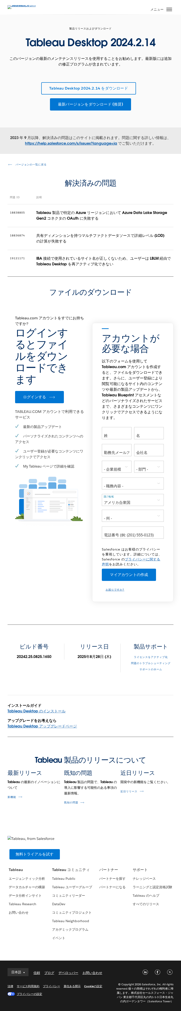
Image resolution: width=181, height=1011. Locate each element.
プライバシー (51, 986)
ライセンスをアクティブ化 (151, 657)
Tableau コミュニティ (71, 869)
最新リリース (25, 773)
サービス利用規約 (28, 986)
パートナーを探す (112, 878)
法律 (10, 986)
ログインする (34, 397)
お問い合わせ (19, 912)
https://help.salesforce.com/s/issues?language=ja (71, 143)
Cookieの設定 (93, 986)
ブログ (49, 973)
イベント (58, 938)
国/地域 (109, 496)
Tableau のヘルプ (146, 895)
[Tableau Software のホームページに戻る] (24, 5)
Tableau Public (63, 878)
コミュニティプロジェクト (72, 912)
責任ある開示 (72, 986)
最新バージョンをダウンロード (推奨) (90, 104)
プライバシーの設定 (29, 994)
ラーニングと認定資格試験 (152, 887)
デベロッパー (68, 973)
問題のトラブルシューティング (151, 663)
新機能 (12, 797)
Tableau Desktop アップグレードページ (42, 726)
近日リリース (137, 773)
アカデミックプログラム (70, 929)
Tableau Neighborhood (70, 921)
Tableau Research (22, 904)
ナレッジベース (144, 878)
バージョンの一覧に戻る (31, 164)
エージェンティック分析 (27, 878)
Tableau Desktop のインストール (37, 711)
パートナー (108, 869)
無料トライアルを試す (35, 854)
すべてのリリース (146, 904)
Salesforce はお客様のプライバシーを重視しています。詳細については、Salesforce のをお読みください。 (132, 556)
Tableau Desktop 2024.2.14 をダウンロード (88, 88)
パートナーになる (112, 887)
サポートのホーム (151, 669)
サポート (140, 869)
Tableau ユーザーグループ (72, 887)
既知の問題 (78, 773)
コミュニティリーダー (68, 895)
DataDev (58, 904)
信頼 (36, 973)
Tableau (16, 869)
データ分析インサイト (25, 895)
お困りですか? (115, 590)
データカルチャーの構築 (27, 887)
